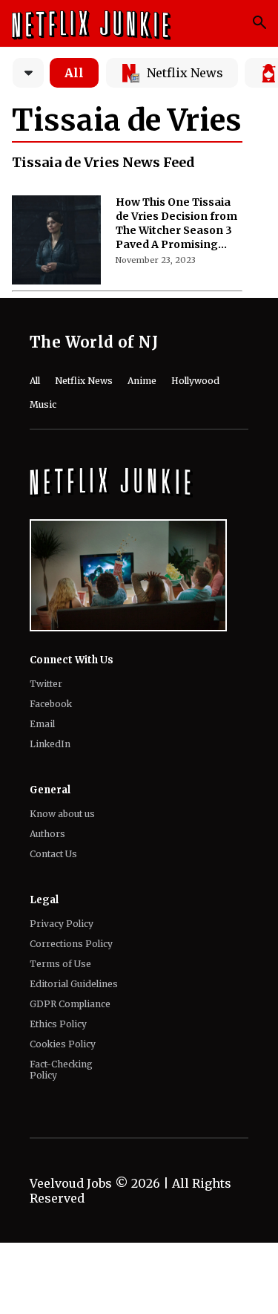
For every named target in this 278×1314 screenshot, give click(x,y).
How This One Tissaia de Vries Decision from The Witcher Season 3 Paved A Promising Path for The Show (176, 223)
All (74, 72)
